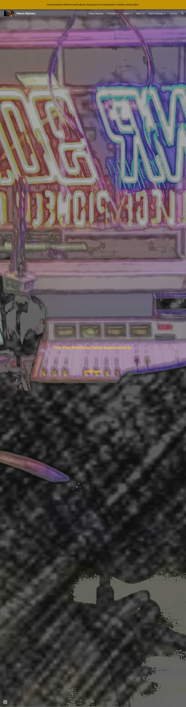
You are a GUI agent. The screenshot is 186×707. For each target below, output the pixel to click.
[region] (93, 4)
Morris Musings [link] (156, 13)
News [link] (139, 13)
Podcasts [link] (111, 13)
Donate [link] (173, 13)
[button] (182, 13)
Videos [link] (126, 13)
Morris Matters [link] (96, 13)
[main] (93, 358)
